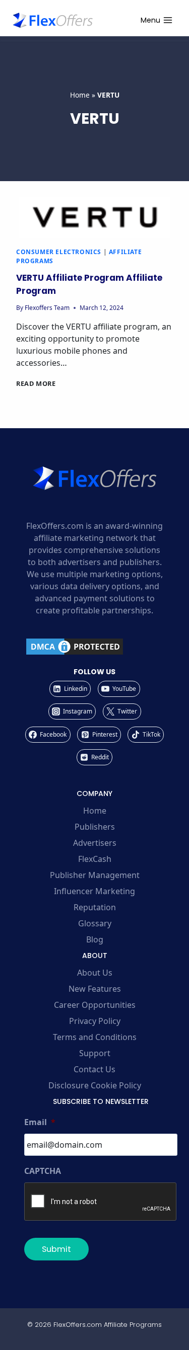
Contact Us (94, 1069)
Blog (94, 939)
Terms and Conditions (95, 1037)
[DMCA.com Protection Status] (94, 647)
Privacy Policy (94, 1020)
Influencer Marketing (94, 891)
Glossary (94, 923)
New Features (95, 988)
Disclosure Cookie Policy (94, 1085)
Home (80, 95)
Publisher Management (95, 875)
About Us (94, 972)
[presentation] (94, 217)
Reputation (95, 907)
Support (94, 1053)
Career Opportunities (95, 1004)
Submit (56, 1249)
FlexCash (94, 858)
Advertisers (94, 842)
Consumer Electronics (58, 252)
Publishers (95, 826)
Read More (36, 383)
